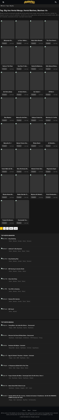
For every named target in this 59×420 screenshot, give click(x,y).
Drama (24, 241)
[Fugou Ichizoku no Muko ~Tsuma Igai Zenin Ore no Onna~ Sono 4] (4, 375)
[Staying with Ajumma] (4, 299)
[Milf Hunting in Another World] (4, 269)
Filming (40, 337)
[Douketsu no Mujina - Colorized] (4, 345)
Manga (18, 368)
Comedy (20, 241)
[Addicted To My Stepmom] (4, 248)
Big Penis (25, 400)
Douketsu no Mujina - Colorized (16, 345)
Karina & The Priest (8, 66)
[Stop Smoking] (4, 238)
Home (24, 410)
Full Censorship (32, 400)
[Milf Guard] (4, 309)
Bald (15, 400)
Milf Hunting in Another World (16, 269)
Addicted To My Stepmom (15, 248)
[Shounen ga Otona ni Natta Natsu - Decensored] (4, 335)
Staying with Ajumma (14, 299)
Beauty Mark (12, 348)
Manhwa (15, 241)
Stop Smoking (12, 238)
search (56, 2)
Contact (34, 410)
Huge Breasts (35, 348)
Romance (29, 241)
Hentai (10, 241)
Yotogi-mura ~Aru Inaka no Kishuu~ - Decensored (21, 325)
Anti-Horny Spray (7, 91)
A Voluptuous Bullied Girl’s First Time (18, 365)
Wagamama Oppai (51, 169)
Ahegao (10, 327)
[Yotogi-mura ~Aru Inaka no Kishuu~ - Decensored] (4, 325)
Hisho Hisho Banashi (36, 40)
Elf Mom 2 (51, 91)
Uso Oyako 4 (36, 91)
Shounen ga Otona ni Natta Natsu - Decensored (21, 335)
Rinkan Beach (36, 143)
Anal (15, 358)
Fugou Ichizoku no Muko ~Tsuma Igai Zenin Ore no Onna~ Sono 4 (25, 375)
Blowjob (31, 378)
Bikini (28, 358)
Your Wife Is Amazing (14, 289)
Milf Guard (11, 309)
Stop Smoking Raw (13, 259)
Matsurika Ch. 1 (8, 143)
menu (3, 2)
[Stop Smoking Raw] (4, 258)
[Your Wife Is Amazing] (4, 289)
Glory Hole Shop (12, 279)
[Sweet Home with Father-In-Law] (4, 385)
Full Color (29, 348)
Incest (30, 388)
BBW (15, 327)
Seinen (27, 251)
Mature (23, 251)
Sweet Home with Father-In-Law (16, 385)
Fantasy (20, 271)
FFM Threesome (34, 337)
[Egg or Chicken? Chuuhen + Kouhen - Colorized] (4, 355)
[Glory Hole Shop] (4, 279)
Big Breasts (30, 327)
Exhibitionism (26, 337)
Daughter (23, 388)
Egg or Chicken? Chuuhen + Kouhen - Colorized (21, 355)
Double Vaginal (18, 337)
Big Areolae (19, 327)
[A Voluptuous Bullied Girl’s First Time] (4, 365)
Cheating (17, 388)
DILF (27, 388)
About (29, 410)
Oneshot (4, 43)
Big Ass (25, 327)
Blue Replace (7, 117)
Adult (14, 368)
